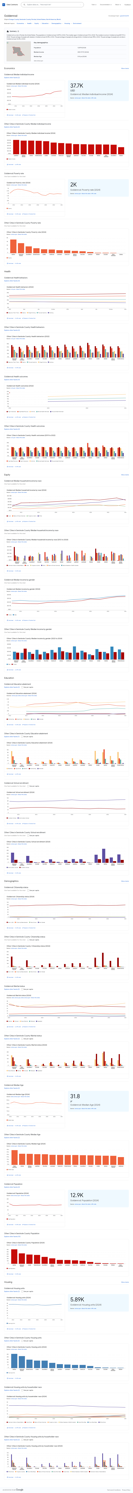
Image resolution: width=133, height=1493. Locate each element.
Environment (77, 23)
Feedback (128, 5)
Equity (37, 23)
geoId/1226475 (124, 16)
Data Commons (12, 5)
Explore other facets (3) (12, 989)
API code (18, 115)
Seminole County (25, 19)
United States (41, 19)
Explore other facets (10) (12, 1236)
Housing (67, 23)
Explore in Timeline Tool (29, 115)
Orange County (14, 19)
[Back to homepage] (3, 4)
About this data (22, 86)
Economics (20, 23)
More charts (125, 68)
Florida (33, 19)
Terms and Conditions (114, 1490)
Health (29, 23)
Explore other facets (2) (12, 77)
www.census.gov (38, 60)
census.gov (14, 86)
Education (45, 23)
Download (10, 115)
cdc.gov (13, 289)
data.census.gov (22, 695)
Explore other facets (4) (12, 281)
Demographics (56, 23)
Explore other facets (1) (11, 736)
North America (51, 19)
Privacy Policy (126, 1490)
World (59, 19)
